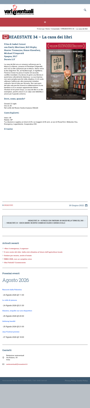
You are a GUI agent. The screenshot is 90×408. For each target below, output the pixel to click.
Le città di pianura (9, 300)
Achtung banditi (8, 321)
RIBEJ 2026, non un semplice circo (18, 259)
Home (47, 29)
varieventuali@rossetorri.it (16, 364)
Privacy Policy (70, 381)
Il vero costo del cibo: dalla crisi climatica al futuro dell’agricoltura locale (33, 252)
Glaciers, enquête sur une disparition (17, 311)
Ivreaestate (55, 29)
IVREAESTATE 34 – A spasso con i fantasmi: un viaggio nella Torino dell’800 (55, 221)
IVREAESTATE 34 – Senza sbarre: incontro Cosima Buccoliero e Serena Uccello (36, 223)
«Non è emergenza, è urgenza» (16, 248)
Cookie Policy (82, 381)
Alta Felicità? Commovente (15, 262)
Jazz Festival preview (10, 332)
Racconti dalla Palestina (12, 290)
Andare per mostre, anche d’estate (18, 255)
